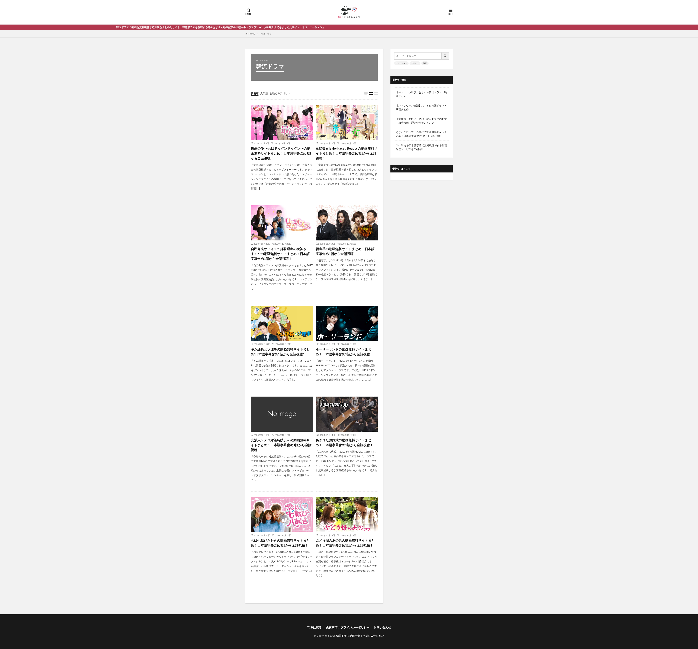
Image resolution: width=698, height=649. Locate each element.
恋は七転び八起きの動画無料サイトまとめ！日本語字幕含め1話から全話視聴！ (280, 542)
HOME (251, 33)
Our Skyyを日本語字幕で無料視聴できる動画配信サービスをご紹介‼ (421, 147)
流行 (425, 63)
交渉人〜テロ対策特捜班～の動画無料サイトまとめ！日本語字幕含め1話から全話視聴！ (281, 445)
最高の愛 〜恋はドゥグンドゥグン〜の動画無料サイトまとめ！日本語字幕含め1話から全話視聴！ (281, 153)
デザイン (415, 63)
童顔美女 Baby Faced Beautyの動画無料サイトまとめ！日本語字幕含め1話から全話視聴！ (346, 153)
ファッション (401, 63)
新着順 (254, 93)
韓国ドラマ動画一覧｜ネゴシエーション (360, 635)
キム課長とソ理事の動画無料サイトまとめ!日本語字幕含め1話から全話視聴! (280, 351)
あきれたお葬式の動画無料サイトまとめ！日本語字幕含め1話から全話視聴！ (344, 442)
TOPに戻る (314, 627)
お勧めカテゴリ (279, 93)
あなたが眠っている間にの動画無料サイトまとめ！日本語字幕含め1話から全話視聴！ (421, 133)
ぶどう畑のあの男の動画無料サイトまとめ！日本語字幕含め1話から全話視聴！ (345, 542)
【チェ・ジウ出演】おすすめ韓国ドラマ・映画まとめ (421, 94)
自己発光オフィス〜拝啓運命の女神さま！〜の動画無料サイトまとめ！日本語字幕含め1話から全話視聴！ (280, 254)
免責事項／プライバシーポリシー (348, 627)
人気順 (264, 93)
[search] (445, 56)
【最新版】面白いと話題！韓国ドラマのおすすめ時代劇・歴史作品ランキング (421, 120)
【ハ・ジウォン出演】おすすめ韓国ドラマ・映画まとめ (421, 107)
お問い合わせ (382, 627)
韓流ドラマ (266, 33)
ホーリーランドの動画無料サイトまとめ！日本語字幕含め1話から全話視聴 (343, 351)
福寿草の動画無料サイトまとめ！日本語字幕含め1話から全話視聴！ (345, 251)
